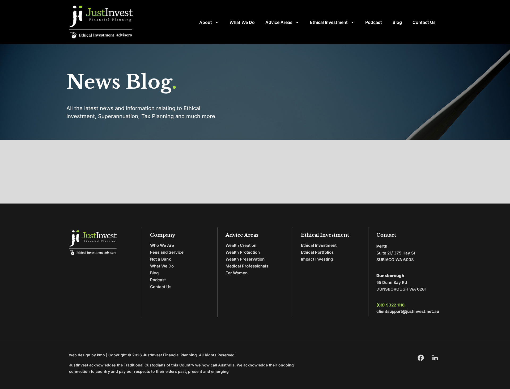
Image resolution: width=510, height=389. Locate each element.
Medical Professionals (247, 266)
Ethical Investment (329, 22)
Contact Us (424, 22)
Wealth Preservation (245, 259)
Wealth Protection (243, 252)
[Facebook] (421, 358)
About (205, 22)
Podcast (373, 22)
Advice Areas (278, 22)
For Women (237, 272)
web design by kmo (87, 355)
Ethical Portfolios (317, 252)
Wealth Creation (241, 245)
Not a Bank (160, 259)
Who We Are (162, 245)
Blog (397, 22)
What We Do (242, 22)
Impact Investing (317, 259)
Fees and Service (167, 252)
